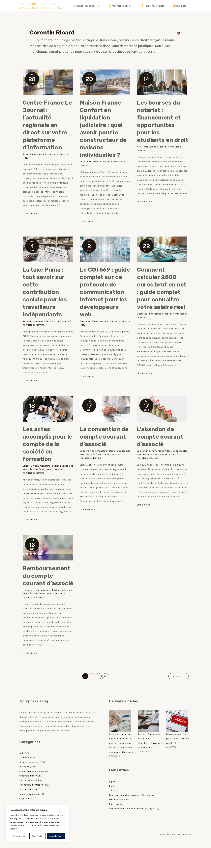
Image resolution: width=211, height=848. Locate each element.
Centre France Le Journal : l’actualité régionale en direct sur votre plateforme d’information (47, 125)
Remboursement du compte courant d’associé (48, 576)
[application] (101, 5)
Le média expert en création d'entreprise (131, 794)
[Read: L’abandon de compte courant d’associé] (162, 408)
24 (105, 676)
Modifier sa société (29, 793)
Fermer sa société (29, 780)
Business (85, 321)
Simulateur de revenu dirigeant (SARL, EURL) (134, 808)
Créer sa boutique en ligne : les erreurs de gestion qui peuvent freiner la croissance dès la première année (121, 743)
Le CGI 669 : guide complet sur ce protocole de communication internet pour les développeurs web (105, 292)
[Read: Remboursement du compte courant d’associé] (48, 547)
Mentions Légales (119, 799)
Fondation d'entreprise (32, 784)
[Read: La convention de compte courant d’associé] (105, 408)
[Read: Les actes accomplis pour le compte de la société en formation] (48, 408)
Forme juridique (28, 789)
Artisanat (24, 757)
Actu (25, 154)
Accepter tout (55, 836)
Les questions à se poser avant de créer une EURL (177, 738)
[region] (37, 823)
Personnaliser (19, 836)
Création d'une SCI (29, 775)
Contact (113, 790)
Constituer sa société (31, 771)
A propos (114, 781)
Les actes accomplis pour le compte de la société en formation (47, 444)
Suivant (178, 676)
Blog (111, 785)
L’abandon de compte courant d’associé (160, 436)
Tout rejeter (37, 836)
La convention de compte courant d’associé (104, 436)
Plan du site (115, 803)
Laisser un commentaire (36, 465)
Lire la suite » (30, 214)
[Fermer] (66, 807)
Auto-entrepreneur (33, 321)
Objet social (25, 798)
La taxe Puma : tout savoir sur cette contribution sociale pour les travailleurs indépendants (45, 292)
